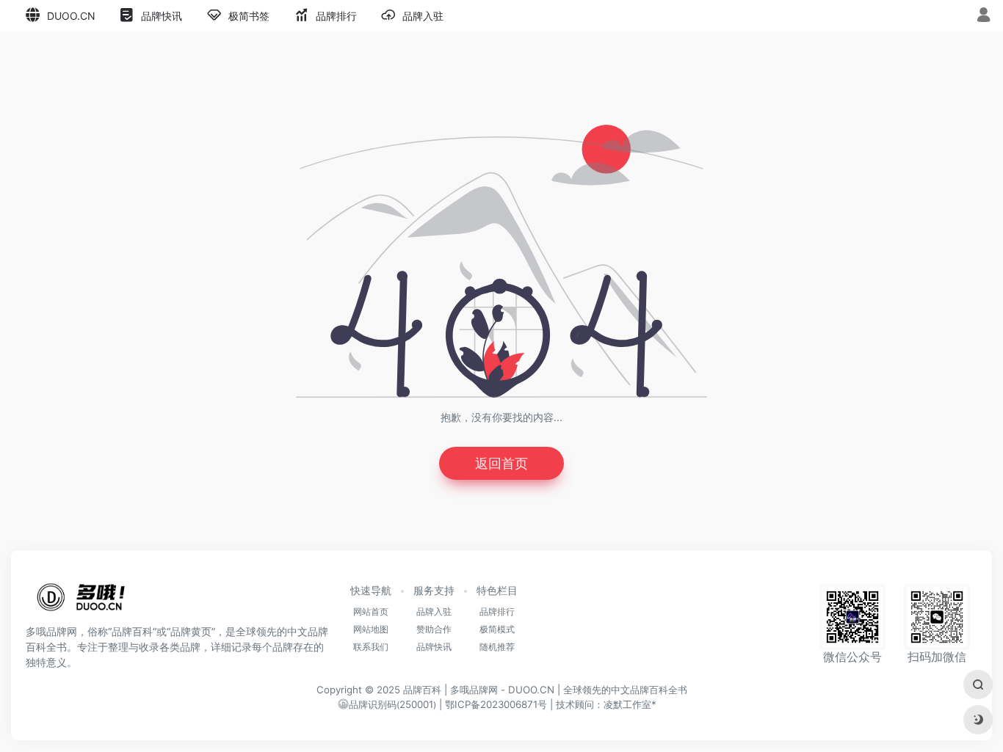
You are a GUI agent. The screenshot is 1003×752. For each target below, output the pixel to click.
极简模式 (497, 629)
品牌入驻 (434, 611)
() (392, 704)
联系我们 (370, 646)
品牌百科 (422, 690)
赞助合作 (434, 629)
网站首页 (370, 611)
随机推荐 (497, 646)
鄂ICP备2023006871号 (496, 704)
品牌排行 (497, 611)
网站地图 (370, 629)
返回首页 (501, 463)
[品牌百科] (81, 601)
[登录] (983, 16)
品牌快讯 (434, 646)
